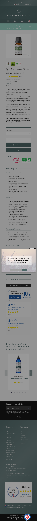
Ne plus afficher (32, 248)
